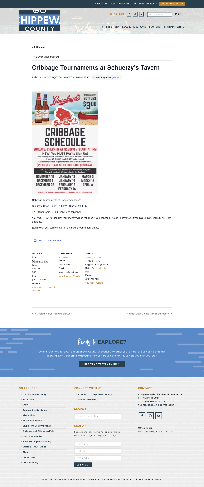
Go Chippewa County (34, 394)
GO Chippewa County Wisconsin (39, 20)
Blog (113, 4)
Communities (101, 4)
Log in (159, 479)
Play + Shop (29, 415)
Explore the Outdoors (35, 410)
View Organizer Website (69, 276)
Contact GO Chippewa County (95, 394)
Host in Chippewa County (145, 4)
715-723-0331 (116, 14)
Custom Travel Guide (171, 4)
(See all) (115, 77)
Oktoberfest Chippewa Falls (38, 431)
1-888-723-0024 (165, 405)
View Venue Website (94, 282)
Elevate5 (147, 479)
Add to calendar (49, 240)
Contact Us (124, 4)
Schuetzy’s (63, 257)
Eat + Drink (29, 399)
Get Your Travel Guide (101, 364)
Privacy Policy (30, 462)
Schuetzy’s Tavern (93, 257)
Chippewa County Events (37, 425)
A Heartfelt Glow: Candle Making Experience (147, 313)
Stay (25, 404)
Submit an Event (87, 399)
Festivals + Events (33, 420)
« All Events (38, 47)
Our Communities (32, 436)
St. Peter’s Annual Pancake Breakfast (53, 313)
